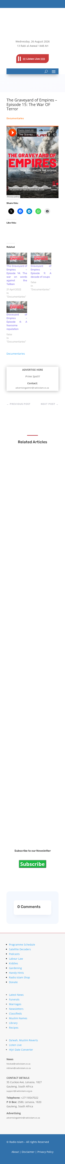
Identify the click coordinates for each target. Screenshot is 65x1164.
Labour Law (16, 958)
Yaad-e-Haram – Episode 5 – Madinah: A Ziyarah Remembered (31, 693)
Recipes (13, 1027)
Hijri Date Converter (21, 1049)
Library (13, 1023)
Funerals (14, 999)
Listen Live (15, 1045)
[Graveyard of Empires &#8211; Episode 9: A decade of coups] (41, 258)
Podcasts (14, 954)
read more (22, 504)
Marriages (15, 1004)
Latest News (16, 994)
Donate (13, 982)
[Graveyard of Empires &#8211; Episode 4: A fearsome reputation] (16, 307)
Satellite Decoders (20, 949)
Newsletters (16, 1009)
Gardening (15, 968)
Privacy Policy (45, 1152)
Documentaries (15, 118)
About (15, 1152)
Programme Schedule (22, 944)
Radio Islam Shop (19, 977)
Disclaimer (28, 1152)
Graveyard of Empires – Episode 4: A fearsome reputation (16, 322)
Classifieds (15, 1013)
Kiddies (13, 963)
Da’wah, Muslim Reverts (23, 1040)
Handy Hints (16, 972)
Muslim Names (18, 1018)
